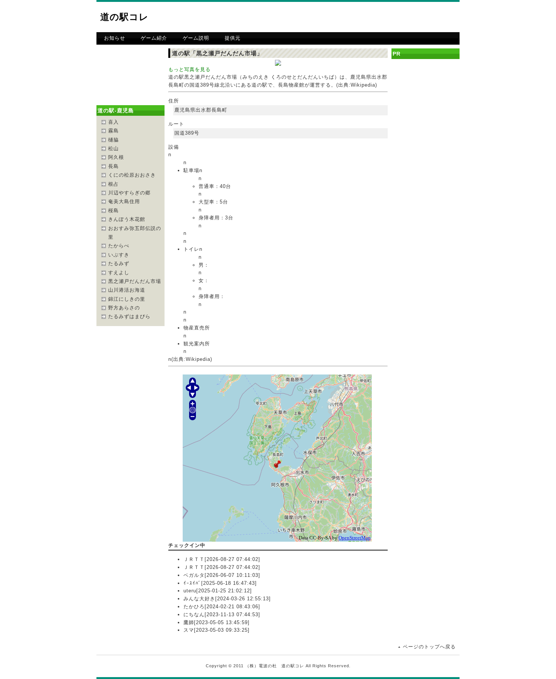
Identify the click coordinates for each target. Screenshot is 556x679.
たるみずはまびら (129, 316)
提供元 (233, 38)
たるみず (118, 263)
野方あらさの (124, 308)
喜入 (113, 122)
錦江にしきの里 (126, 299)
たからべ (118, 246)
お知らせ (114, 38)
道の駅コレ (124, 17)
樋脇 (113, 140)
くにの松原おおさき (132, 175)
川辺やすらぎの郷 (129, 193)
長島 (113, 166)
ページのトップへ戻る (429, 646)
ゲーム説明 (196, 38)
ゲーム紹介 (154, 38)
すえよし (118, 272)
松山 (113, 148)
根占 (113, 184)
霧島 (113, 131)
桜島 (113, 210)
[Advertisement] (371, 17)
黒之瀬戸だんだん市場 (134, 281)
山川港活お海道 (126, 290)
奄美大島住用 (124, 201)
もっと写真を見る (189, 69)
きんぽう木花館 (126, 219)
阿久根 (116, 157)
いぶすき (118, 255)
